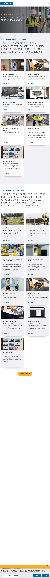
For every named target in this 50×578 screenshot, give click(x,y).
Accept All (37, 575)
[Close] (48, 570)
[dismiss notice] (48, 565)
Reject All (45, 575)
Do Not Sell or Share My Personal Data (10, 575)
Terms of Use (4, 572)
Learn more (6, 83)
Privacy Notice (12, 572)
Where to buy (25, 373)
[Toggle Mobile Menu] (48, 3)
